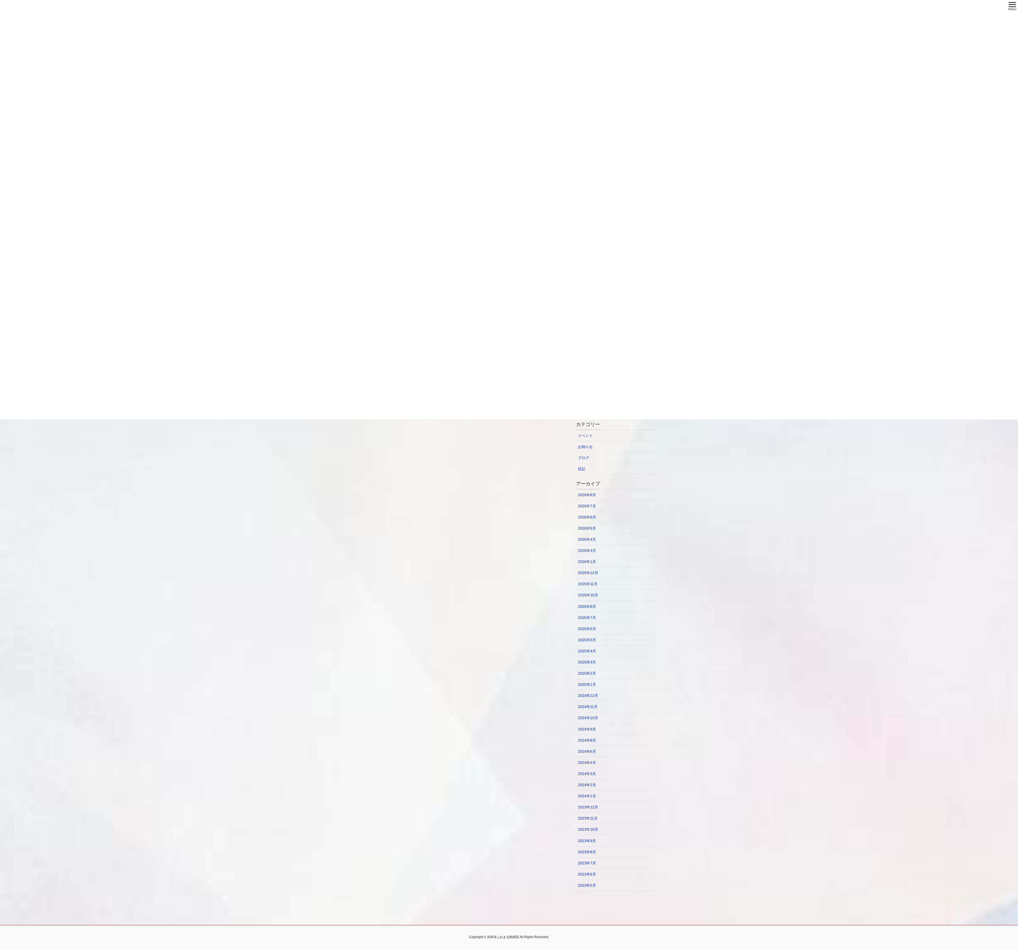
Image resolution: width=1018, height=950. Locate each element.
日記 (581, 469)
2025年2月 (587, 673)
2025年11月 (588, 584)
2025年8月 (587, 606)
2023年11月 (588, 818)
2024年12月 (588, 695)
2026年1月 (587, 562)
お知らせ (585, 447)
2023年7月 (587, 863)
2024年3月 (587, 774)
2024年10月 (588, 718)
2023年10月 (588, 829)
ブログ (583, 458)
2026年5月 (587, 528)
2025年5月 (587, 640)
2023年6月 (587, 874)
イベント (585, 435)
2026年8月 (587, 495)
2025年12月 (588, 573)
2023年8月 (587, 852)
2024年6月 (587, 751)
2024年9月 (587, 729)
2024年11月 (588, 707)
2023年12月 (588, 807)
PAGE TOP (991, 916)
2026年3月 (587, 550)
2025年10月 (588, 595)
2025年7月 (587, 617)
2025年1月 (587, 684)
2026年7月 (587, 506)
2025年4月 (587, 651)
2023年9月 (587, 841)
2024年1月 (587, 796)
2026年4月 (587, 539)
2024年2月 (587, 785)
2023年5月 (587, 885)
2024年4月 (587, 762)
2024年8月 (587, 740)
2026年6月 (587, 517)
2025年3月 (587, 662)
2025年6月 (587, 629)
